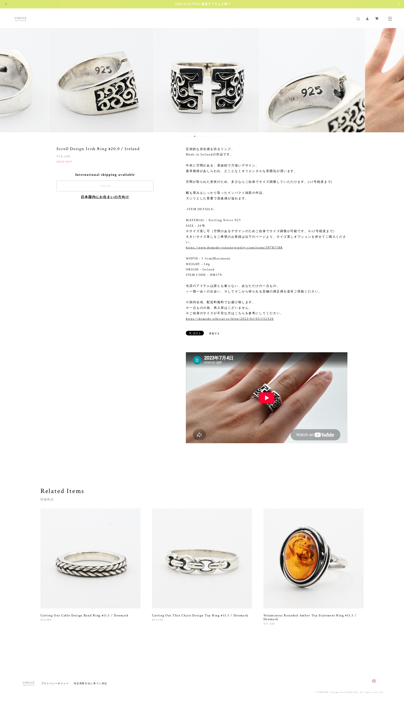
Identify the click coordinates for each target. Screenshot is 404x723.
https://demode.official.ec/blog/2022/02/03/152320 (230, 318)
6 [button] (197, 136)
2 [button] (185, 136)
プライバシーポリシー (55, 683)
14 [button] (222, 136)
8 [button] (203, 136)
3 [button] (188, 136)
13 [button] (219, 136)
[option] (96, 79)
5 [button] (194, 136)
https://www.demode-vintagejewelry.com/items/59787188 (234, 247)
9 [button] (206, 136)
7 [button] (200, 136)
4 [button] (191, 136)
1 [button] (182, 136)
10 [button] (209, 136)
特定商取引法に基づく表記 (90, 683)
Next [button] (397, 79)
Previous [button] (7, 79)
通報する (214, 333)
